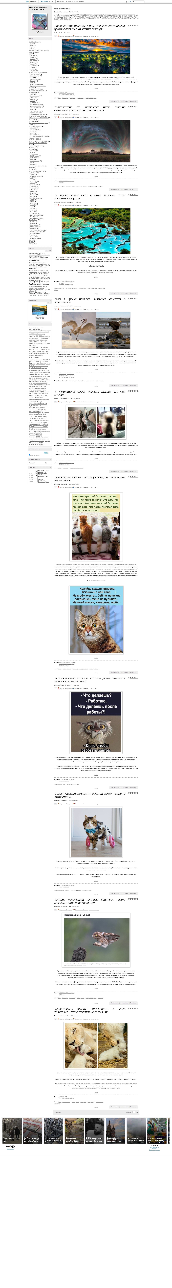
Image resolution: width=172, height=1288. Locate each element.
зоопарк (32, 353)
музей (48, 384)
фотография (32, 432)
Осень (31, 45)
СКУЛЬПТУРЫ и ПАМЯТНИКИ (38, 136)
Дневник (133, 25)
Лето (31, 48)
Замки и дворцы (34, 79)
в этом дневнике (34, 455)
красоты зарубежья (35, 380)
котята (42, 372)
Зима (31, 43)
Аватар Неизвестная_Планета (39, 21)
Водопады (33, 151)
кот (37, 370)
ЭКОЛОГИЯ (32, 243)
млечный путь (81, 186)
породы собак (38, 397)
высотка (48, 336)
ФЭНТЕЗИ (32, 240)
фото (41, 422)
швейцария (37, 441)
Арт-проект (33, 55)
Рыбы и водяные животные (37, 114)
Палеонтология (33, 52)
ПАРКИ (32, 133)
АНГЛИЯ (32, 179)
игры (30, 355)
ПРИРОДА (32, 149)
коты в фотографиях (86, 890)
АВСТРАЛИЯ (33, 173)
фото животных (66, 1102)
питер (31, 393)
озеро (31, 388)
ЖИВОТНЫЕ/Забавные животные (67, 662)
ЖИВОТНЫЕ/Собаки (64, 464)
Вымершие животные (36, 104)
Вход (52, 1)
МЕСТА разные (34, 156)
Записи (31, 7)
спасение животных (38, 416)
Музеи (31, 82)
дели (33, 340)
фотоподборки (35, 437)
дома (40, 343)
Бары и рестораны (35, 74)
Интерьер (32, 81)
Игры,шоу (32, 223)
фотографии (34, 431)
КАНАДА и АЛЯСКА (35, 198)
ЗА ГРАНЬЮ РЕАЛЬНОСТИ (36, 116)
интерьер (37, 362)
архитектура (34, 330)
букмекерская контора (42, 332)
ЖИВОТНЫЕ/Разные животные (66, 375)
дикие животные (39, 341)
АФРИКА (32, 183)
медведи (31, 383)
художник (37, 439)
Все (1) (49, 302)
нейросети (31, 386)
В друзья (40, 32)
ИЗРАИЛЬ (32, 191)
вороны (44, 336)
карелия (32, 368)
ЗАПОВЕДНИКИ (34, 129)
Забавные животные (35, 107)
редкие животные (35, 406)
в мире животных (39, 333)
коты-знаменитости (75, 890)
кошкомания (33, 376)
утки (30, 422)
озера (44, 386)
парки (89, 288)
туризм (36, 420)
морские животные (38, 383)
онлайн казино (38, 388)
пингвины (46, 391)
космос (88, 186)
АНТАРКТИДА (34, 181)
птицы (39, 402)
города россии (44, 338)
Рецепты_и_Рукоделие (66, 36)
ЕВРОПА (32, 189)
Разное (31, 167)
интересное (34, 358)
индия (40, 355)
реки (33, 407)
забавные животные (36, 352)
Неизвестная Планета (29, 9)
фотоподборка (35, 435)
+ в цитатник (74, 33)
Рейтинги (61, 1)
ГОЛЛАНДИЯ (33, 188)
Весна (31, 47)
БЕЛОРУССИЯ (34, 184)
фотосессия (45, 437)
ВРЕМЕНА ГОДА (33, 42)
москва (36, 384)
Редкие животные (35, 112)
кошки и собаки (44, 374)
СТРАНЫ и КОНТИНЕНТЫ (36, 171)
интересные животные (34, 359)
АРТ (30, 54)
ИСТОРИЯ (32, 119)
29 (129, 1112)
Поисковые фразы (43, 482)
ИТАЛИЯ (32, 196)
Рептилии (32, 101)
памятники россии (34, 391)
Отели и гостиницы (35, 84)
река (30, 407)
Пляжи (32, 159)
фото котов (40, 427)
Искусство (32, 62)
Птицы (32, 109)
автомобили (32, 327)
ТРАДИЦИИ (32, 221)
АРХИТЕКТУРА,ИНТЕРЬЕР (36, 72)
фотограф (43, 429)
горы (30, 340)
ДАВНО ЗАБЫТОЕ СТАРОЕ (36, 90)
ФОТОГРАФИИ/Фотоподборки (66, 94)
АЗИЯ (31, 178)
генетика (31, 338)
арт (42, 328)
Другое (32, 77)
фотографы (38, 433)
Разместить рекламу (154, 1150)
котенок (40, 370)
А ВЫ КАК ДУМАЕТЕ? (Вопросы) (38, 50)
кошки (47, 372)
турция (42, 420)
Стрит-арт (33, 67)
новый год (75, 669)
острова (31, 390)
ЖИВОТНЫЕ (32, 92)
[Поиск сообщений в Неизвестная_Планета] (46, 452)
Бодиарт (32, 57)
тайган (31, 420)
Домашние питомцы (35, 106)
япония (36, 443)
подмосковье (38, 393)
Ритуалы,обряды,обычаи (37, 230)
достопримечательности (38, 347)
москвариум (42, 384)
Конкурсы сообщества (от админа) (38, 123)
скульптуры (46, 412)
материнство (57, 1103)
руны (36, 409)
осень (44, 388)
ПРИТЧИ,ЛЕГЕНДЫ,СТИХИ (36, 166)
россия (32, 409)
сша (45, 418)
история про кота (39, 366)
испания (32, 364)
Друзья (36, 7)
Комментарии (43, 7)
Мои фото (32, 235)
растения (43, 404)
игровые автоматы (41, 353)
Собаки (32, 97)
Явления (32, 164)
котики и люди (32, 372)
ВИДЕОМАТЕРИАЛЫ (35, 89)
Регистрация (45, 1)
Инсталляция (33, 60)
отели (36, 390)
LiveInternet (31, 2)
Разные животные (35, 111)
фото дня (39, 425)
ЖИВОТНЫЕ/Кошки (64, 665)
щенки (42, 441)
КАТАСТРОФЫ (33, 121)
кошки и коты (34, 374)
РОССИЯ (32, 205)
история (38, 364)
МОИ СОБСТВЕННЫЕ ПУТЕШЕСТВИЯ (35, 138)
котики (46, 370)
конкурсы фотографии (91, 98)
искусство (45, 361)
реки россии (40, 407)
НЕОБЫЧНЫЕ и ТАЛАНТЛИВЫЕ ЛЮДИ (74, 16)
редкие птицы (44, 405)
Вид (129, 2)
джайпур (41, 340)
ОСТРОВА (33, 203)
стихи (41, 418)
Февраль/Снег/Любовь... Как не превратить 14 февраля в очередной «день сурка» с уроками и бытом (39, 289)
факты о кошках (35, 422)
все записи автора (94, 36)
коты (38, 372)
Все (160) (48, 250)
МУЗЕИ (32, 131)
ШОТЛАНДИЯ (34, 213)
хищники (31, 439)
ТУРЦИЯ (32, 210)
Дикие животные (34, 96)
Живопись (32, 59)
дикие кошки (33, 343)
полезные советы (35, 395)
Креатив (32, 64)
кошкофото (41, 376)
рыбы (43, 409)
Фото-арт (32, 69)
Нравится (125, 101)
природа (32, 402)
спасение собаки (34, 418)
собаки (39, 414)
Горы (31, 152)
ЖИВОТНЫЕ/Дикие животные (66, 92)
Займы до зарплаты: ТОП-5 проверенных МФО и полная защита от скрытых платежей (39, 255)
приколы (46, 399)
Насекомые (33, 99)
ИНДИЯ (32, 193)
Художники (33, 70)
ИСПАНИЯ (33, 195)
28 (130, 1112)
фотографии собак (45, 431)
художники (44, 439)
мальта (31, 381)
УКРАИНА (32, 174)
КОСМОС (31, 124)
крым (42, 380)
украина (46, 420)
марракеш (43, 381)
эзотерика (47, 441)
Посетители (41, 480)
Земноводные (34, 102)
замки (93, 288)
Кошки (31, 94)
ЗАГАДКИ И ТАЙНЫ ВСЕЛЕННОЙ (38, 118)
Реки (31, 162)
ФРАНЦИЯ (33, 211)
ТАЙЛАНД (32, 208)
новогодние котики (83, 669)
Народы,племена (35, 226)
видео (39, 336)
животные (45, 350)
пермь (42, 391)
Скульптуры (33, 65)
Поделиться (133, 101)
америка (37, 328)
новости (37, 386)
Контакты (154, 1148)
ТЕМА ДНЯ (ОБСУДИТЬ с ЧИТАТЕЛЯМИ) (36, 219)
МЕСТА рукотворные (35, 126)
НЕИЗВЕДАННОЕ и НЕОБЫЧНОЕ (38, 141)
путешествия (34, 404)
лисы (48, 380)
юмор (31, 443)
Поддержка (126, 2)
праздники (41, 399)
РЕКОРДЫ (32, 169)
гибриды (35, 338)
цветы (31, 441)
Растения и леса (34, 161)
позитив (45, 393)
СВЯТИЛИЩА (34, 135)
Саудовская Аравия (35, 176)
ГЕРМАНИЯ (33, 186)
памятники (42, 390)
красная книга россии (42, 378)
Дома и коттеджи (34, 76)
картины (38, 368)
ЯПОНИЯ (32, 217)
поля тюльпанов (100, 288)
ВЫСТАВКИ (33, 128)
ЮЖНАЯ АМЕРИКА (35, 215)
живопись (38, 350)
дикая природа (80, 98)
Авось (69, 1)
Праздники (33, 228)
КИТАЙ (32, 200)
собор (44, 414)
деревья (37, 339)
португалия (33, 399)
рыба (39, 409)
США (31, 206)
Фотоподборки (34, 238)
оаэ (41, 386)
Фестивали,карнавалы (36, 231)
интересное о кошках (45, 357)
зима (46, 352)
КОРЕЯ (32, 201)
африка (42, 330)
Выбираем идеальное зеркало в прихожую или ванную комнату (38, 271)
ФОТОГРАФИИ (33, 233)
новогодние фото (94, 669)
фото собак (37, 429)
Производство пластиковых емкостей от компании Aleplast (38, 263)
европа (31, 350)
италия (46, 366)
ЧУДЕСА (31, 242)
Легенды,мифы (34, 225)
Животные (33, 154)
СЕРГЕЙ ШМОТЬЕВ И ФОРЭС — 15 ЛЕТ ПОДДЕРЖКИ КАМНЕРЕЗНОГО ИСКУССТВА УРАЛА (39, 279)
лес (46, 380)
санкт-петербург (36, 412)
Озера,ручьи (33, 157)
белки (35, 332)
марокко (36, 381)
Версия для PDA (154, 1147)
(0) (43, 256)
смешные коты (32, 414)
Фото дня (32, 237)
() (119, 101)
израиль (35, 355)
